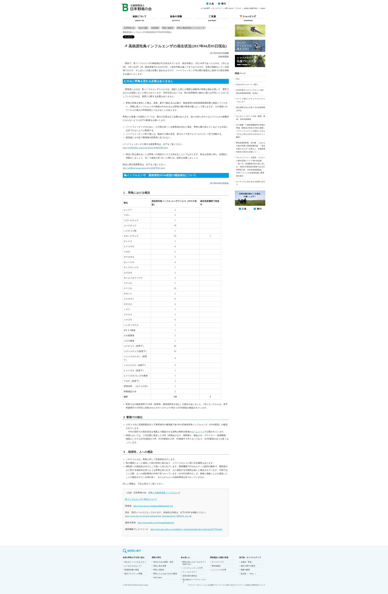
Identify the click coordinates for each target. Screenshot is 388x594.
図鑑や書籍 (245, 570)
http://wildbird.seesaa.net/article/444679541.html (144, 168)
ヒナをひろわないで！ (133, 566)
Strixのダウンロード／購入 (247, 84)
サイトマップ (217, 8)
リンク (263, 585)
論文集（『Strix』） (249, 574)
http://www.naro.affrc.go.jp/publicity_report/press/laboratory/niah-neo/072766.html (186, 529)
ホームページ (198, 432)
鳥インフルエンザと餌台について (141, 499)
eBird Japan (157, 577)
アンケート (240, 585)
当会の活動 (142, 28)
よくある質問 (205, 8)
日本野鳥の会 (129, 28)
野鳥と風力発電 (159, 566)
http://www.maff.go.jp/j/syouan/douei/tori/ (156, 522)
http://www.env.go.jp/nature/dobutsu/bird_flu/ (153, 506)
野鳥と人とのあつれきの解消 (165, 574)
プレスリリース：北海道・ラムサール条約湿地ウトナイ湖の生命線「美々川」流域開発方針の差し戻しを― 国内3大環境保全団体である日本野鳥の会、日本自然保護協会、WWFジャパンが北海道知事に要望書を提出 (250, 166)
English (263, 8)
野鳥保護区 (216, 566)
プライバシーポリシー (195, 585)
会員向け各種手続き (251, 8)
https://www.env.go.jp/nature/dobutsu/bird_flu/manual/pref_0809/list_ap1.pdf (158, 516)
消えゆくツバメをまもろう (135, 562)
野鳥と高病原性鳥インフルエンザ (190, 28)
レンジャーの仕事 (219, 570)
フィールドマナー (189, 572)
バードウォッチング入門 (192, 568)
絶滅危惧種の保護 (131, 570)
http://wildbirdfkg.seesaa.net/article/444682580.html (145, 148)
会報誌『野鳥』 (247, 562)
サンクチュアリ (218, 562)
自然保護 (155, 28)
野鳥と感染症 (167, 28)
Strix (238, 79)
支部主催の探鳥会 (189, 576)
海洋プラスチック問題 (133, 574)
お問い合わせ (230, 585)
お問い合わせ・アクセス (232, 8)
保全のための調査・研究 (163, 562)
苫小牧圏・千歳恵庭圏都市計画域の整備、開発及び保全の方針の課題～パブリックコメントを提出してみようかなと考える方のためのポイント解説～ (250, 131)
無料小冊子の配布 (248, 566)
